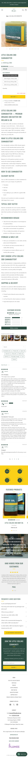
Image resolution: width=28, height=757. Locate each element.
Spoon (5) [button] (23, 350)
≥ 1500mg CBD (6, 63)
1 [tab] (11, 530)
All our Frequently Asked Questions (14, 632)
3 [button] (14, 459)
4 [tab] (16, 530)
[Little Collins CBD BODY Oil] (14, 504)
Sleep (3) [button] (14, 353)
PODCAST (14, 685)
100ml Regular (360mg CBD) (10, 75)
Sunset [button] (14, 359)
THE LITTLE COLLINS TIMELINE (14, 680)
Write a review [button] (14, 328)
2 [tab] (13, 530)
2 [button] (12, 459)
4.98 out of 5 (18, 313)
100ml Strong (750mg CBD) (10, 81)
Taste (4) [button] (7, 353)
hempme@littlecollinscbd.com (15, 713)
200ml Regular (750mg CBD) (10, 78)
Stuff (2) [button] (6, 356)
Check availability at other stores (11, 104)
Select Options (13, 517)
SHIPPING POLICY (14, 694)
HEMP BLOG (14, 683)
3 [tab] (14, 530)
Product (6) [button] (15, 350)
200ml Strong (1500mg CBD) (10, 84)
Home (7, 16)
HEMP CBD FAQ (14, 690)
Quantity (5, 88)
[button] (4, 66)
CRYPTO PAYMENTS (14, 687)
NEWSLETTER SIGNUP (14, 692)
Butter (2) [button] (21, 353)
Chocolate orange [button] (15, 356)
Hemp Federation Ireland (14, 738)
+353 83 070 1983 (15, 715)
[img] (4, 369)
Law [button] (23, 356)
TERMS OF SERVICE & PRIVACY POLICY (14, 697)
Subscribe (13, 667)
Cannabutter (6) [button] (6, 350)
